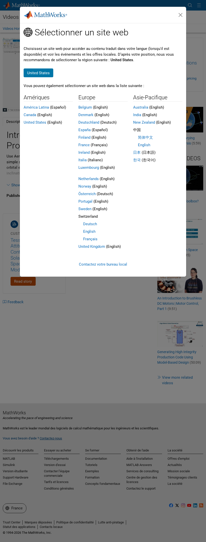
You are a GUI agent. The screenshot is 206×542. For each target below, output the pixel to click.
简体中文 (145, 137)
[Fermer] (180, 15)
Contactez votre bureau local (103, 264)
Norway (84, 186)
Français (90, 239)
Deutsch (90, 224)
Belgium (85, 107)
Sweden (84, 209)
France (84, 145)
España (84, 130)
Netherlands (88, 179)
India (137, 115)
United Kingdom (91, 246)
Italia (82, 160)
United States (35, 122)
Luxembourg (88, 167)
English (89, 231)
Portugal (85, 201)
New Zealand (144, 122)
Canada (30, 115)
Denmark (85, 115)
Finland (84, 137)
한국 (137, 160)
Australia (140, 107)
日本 (137, 152)
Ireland (84, 152)
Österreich (87, 194)
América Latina (36, 107)
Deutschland (88, 122)
